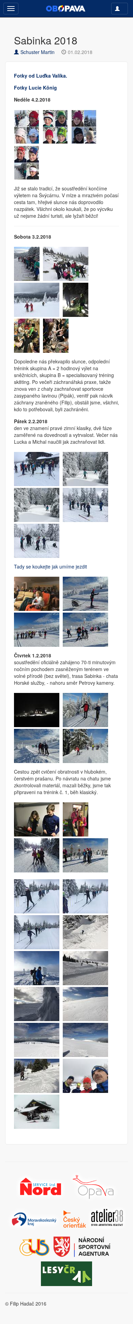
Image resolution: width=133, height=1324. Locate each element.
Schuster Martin (37, 52)
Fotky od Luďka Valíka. (40, 75)
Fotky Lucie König (35, 87)
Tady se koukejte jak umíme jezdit (50, 566)
